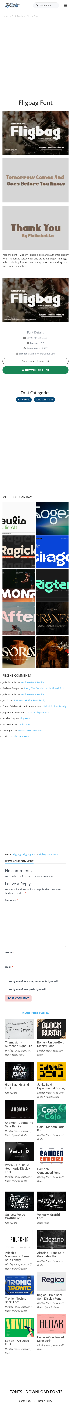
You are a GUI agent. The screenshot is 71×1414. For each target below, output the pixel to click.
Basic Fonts (17, 16)
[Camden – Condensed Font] (51, 1155)
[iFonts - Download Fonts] (13, 5)
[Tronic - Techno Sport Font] (19, 1285)
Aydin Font (25, 724)
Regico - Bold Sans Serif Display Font (50, 1296)
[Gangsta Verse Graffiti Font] (19, 1201)
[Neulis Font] (18, 518)
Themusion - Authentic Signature (18, 1044)
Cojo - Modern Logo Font (51, 1128)
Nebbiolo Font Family (32, 682)
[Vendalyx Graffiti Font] (51, 1201)
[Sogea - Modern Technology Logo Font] (52, 518)
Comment (11, 900)
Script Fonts (18, 1054)
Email (9, 966)
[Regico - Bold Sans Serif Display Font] (51, 1281)
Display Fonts (12, 1050)
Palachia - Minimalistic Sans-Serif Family (17, 1256)
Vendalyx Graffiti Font (48, 1216)
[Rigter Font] (52, 585)
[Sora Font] (18, 652)
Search (37, 5)
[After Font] (18, 618)
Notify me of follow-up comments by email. (33, 981)
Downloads (33, 348)
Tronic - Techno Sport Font (15, 1300)
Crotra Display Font (38, 712)
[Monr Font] (18, 585)
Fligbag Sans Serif (48, 854)
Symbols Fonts (19, 1135)
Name (9, 952)
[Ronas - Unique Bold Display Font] (51, 1029)
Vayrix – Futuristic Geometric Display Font (17, 1168)
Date (29, 337)
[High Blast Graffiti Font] (19, 1071)
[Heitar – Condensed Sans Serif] (51, 1324)
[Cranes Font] (52, 618)
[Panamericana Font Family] (52, 652)
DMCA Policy (45, 1400)
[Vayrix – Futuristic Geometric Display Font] (19, 1151)
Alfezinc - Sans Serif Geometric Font (50, 1254)
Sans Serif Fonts (44, 399)
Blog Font (25, 718)
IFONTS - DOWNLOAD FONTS (35, 1391)
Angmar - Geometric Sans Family (19, 1124)
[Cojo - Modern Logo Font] (51, 1113)
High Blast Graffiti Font (17, 1086)
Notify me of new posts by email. (27, 989)
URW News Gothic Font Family (29, 700)
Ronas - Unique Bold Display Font (50, 1044)
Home (5, 16)
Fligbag (17, 854)
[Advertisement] (35, 60)
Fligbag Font (29, 854)
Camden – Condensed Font (48, 1170)
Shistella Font (21, 736)
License (23, 353)
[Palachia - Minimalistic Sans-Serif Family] (19, 1239)
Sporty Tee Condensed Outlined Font (43, 688)
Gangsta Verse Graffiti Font (15, 1216)
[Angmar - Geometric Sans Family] (19, 1109)
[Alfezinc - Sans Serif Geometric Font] (51, 1239)
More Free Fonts (35, 1013)
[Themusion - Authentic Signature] (19, 1029)
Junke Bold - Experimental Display (51, 1086)
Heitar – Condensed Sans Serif (50, 1339)
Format (34, 343)
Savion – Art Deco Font (17, 1342)
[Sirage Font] (52, 551)
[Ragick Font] (18, 551)
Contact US (25, 1400)
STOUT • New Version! (30, 730)
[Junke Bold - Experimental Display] (51, 1071)
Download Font (37, 370)
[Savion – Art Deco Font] (19, 1327)
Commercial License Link (35, 361)
